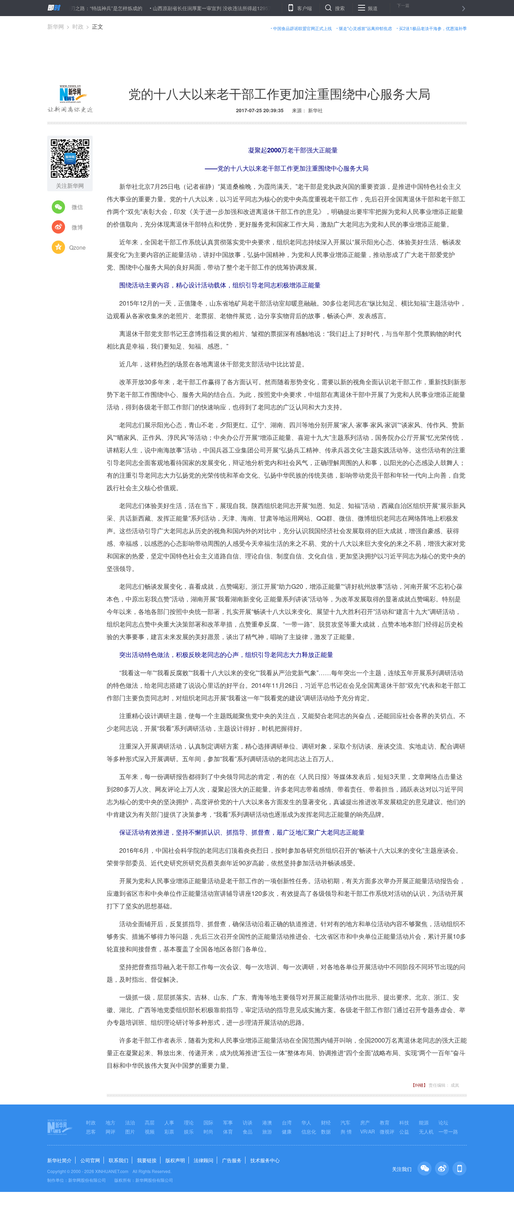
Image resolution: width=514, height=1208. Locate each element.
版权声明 (175, 1160)
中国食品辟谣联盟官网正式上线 (302, 28)
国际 (208, 1122)
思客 (91, 1131)
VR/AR (367, 1131)
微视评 (387, 1131)
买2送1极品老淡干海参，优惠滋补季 (433, 28)
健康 (287, 1131)
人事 (169, 1122)
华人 (306, 1122)
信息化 (308, 1131)
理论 (189, 1122)
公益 (404, 1131)
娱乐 (189, 1131)
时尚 (208, 1131)
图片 (130, 1131)
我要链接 (147, 1160)
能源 (424, 1122)
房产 (365, 1122)
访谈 (247, 1122)
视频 (150, 1131)
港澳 (267, 1122)
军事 (228, 1122)
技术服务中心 (265, 1160)
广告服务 (232, 1160)
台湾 (287, 1122)
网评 (110, 1131)
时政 (78, 26)
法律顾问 (203, 1160)
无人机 (426, 1131)
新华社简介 (59, 1160)
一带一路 (448, 1131)
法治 (130, 1122)
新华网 (55, 26)
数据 (326, 1131)
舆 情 (346, 1131)
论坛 (443, 1122)
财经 (326, 1122)
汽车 (345, 1122)
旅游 (267, 1131)
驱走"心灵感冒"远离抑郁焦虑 (365, 28)
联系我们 (118, 1160)
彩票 (169, 1131)
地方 (110, 1122)
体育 (228, 1131)
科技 (404, 1122)
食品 (247, 1131)
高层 (150, 1122)
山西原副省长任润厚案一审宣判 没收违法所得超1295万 (189, 8)
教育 (385, 1122)
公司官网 (90, 1160)
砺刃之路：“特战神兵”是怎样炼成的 (80, 8)
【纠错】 (419, 1085)
